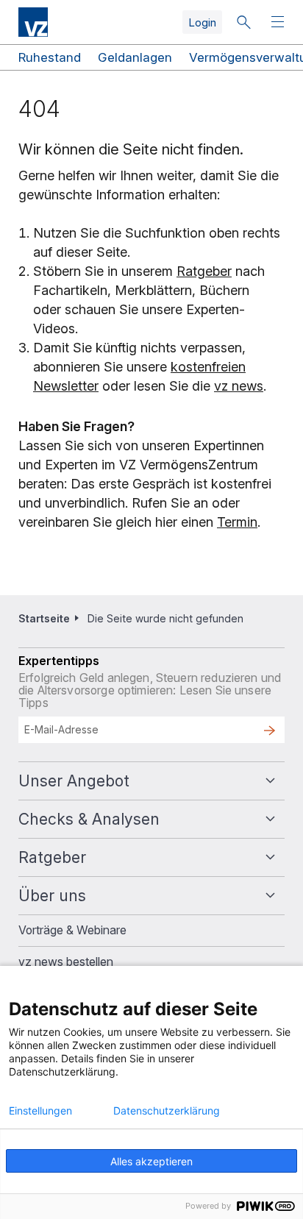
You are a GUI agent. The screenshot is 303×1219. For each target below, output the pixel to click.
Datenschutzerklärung (166, 1111)
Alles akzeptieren (151, 1161)
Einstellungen (40, 1111)
